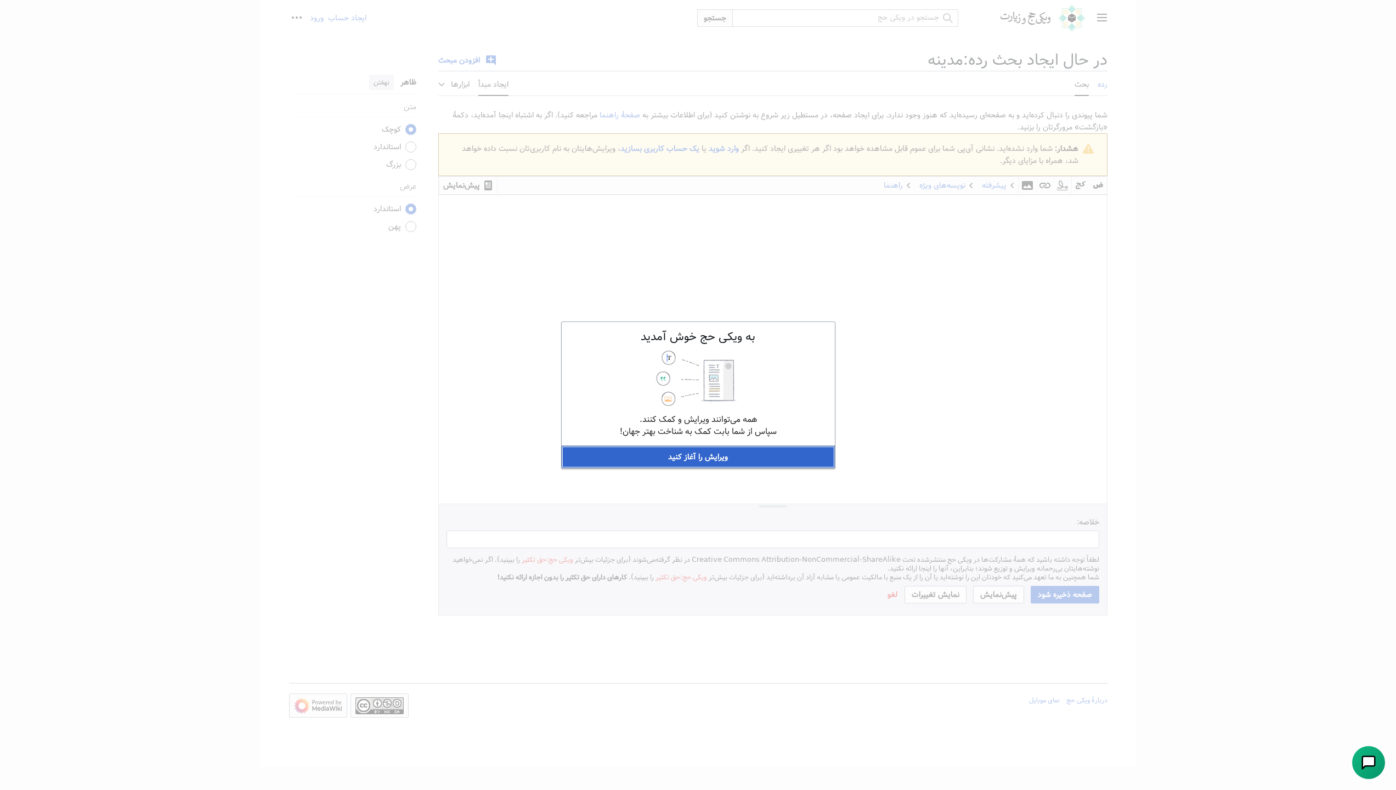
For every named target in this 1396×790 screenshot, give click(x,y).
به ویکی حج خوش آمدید (698, 337)
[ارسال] (1368, 762)
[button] (698, 457)
